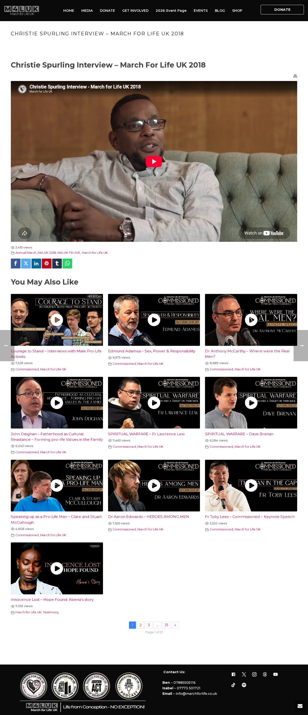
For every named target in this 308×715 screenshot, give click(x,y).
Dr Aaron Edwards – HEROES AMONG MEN (148, 516)
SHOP (237, 10)
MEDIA (87, 10)
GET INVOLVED (135, 10)
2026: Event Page (171, 10)
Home (179, 43)
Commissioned (27, 369)
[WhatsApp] (67, 263)
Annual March (25, 253)
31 (166, 625)
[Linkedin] (36, 263)
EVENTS (201, 10)
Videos (193, 43)
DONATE (107, 10)
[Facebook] (15, 263)
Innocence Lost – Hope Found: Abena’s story (52, 599)
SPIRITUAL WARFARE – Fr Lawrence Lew (146, 434)
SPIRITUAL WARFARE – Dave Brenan (239, 434)
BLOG (220, 10)
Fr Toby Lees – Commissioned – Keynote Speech (250, 516)
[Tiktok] (233, 685)
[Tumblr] (57, 263)
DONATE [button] (282, 9)
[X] (244, 674)
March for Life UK (95, 253)
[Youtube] (275, 674)
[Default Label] (265, 674)
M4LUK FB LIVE (69, 253)
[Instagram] (254, 674)
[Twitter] (26, 263)
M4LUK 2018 (47, 253)
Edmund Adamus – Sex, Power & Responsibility (151, 351)
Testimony (51, 612)
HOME (68, 10)
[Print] (295, 76)
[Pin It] (46, 263)
